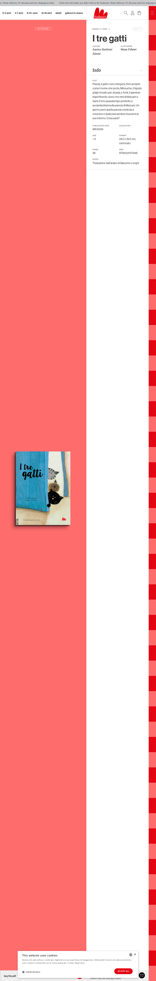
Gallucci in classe (74, 12)
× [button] (135, 954)
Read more (80, 963)
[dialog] (78, 964)
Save (136, 29)
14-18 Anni (46, 12)
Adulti (58, 12)
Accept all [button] (123, 971)
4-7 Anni (19, 12)
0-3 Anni (6, 12)
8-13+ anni (32, 12)
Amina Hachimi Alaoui (102, 51)
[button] (31, 972)
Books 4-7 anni (99, 29)
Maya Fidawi (128, 49)
